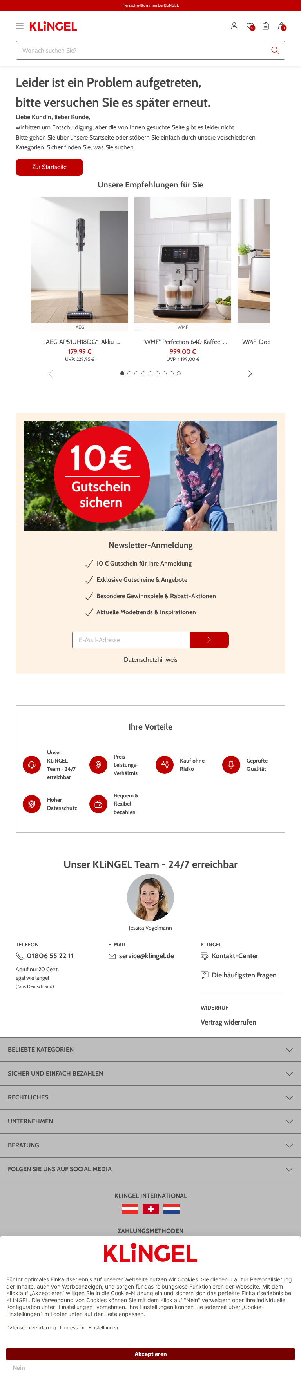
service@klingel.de (146, 956)
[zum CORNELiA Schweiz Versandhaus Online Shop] (151, 1209)
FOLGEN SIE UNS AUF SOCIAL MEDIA (60, 1169)
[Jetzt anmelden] (209, 640)
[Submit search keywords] (275, 50)
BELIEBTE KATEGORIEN (41, 1049)
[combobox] (150, 50)
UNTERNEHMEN (30, 1121)
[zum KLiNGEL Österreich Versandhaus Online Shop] (130, 1209)
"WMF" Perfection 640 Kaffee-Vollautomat (183, 342)
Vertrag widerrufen (228, 1022)
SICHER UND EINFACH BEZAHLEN (55, 1073)
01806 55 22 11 (50, 956)
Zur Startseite (49, 167)
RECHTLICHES (28, 1097)
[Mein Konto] (234, 26)
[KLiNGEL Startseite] (53, 26)
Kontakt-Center (235, 956)
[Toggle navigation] (20, 26)
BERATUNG (23, 1145)
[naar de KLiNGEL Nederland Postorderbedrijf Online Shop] (171, 1209)
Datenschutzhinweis (151, 659)
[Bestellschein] (266, 26)
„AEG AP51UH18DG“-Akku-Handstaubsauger (80, 342)
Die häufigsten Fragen (244, 975)
